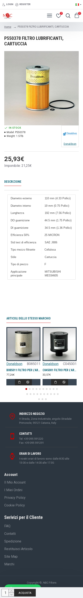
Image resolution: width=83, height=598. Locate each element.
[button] (26, 389)
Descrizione (12, 181)
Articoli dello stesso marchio (28, 318)
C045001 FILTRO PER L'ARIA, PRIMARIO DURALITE (60, 370)
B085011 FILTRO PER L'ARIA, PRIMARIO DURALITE (23, 370)
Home (7, 26)
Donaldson (14, 364)
